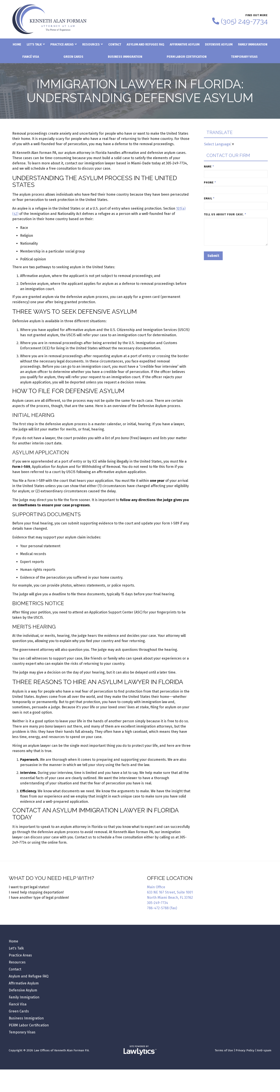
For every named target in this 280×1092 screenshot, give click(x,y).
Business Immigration (125, 57)
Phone (210, 182)
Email (209, 198)
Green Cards (73, 57)
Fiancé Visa (30, 57)
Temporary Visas (244, 57)
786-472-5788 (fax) (162, 908)
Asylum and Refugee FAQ (145, 44)
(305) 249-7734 (244, 21)
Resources (91, 44)
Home (17, 44)
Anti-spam (264, 1050)
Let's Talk (34, 44)
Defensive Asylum (219, 44)
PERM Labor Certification (186, 57)
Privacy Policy (245, 1050)
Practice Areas (62, 44)
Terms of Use (224, 1050)
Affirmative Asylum (185, 44)
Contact (114, 44)
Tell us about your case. (225, 214)
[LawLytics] (140, 1050)
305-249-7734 (157, 903)
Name (209, 166)
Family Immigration (252, 44)
